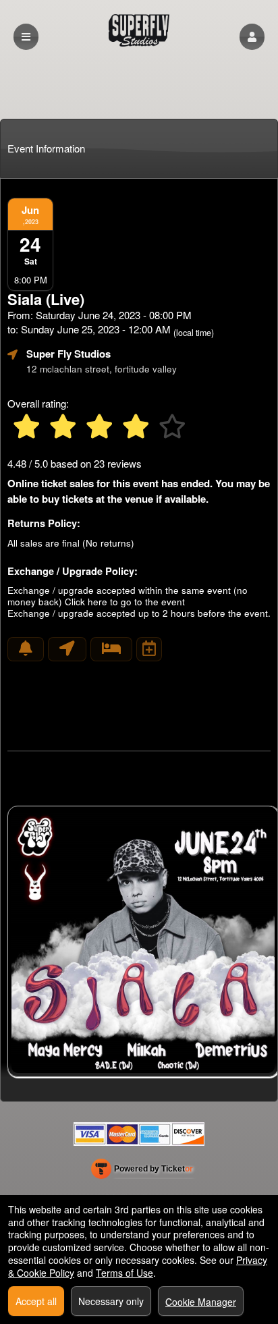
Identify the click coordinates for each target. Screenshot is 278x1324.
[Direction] (67, 649)
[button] (252, 37)
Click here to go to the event (125, 601)
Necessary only (111, 1301)
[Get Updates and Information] (25, 649)
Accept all (36, 1301)
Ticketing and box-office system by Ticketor (142, 1171)
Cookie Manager (200, 1301)
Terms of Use (124, 1272)
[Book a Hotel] (111, 649)
